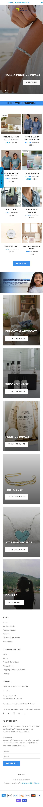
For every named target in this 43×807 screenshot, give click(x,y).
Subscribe (11, 763)
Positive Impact (9, 630)
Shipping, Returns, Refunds (14, 670)
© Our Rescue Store (21, 780)
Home (5, 622)
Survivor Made (9, 626)
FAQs (5, 654)
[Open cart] (40, 9)
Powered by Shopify (12, 783)
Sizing (5, 658)
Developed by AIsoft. (30, 783)
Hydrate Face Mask (11, 137)
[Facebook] (3, 713)
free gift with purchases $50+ (12, 2)
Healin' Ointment (11, 246)
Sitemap (6, 673)
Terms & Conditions (11, 662)
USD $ (20, 774)
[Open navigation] (3, 10)
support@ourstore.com (12, 698)
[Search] (36, 10)
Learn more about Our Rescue (15, 686)
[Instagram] (14, 713)
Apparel (6, 634)
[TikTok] (24, 713)
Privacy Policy (8, 666)
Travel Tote (11, 210)
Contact (6, 690)
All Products (8, 641)
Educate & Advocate (11, 638)
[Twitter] (9, 713)
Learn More (1, 181)
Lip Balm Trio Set (32, 173)
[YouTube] (19, 713)
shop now (31, 82)
